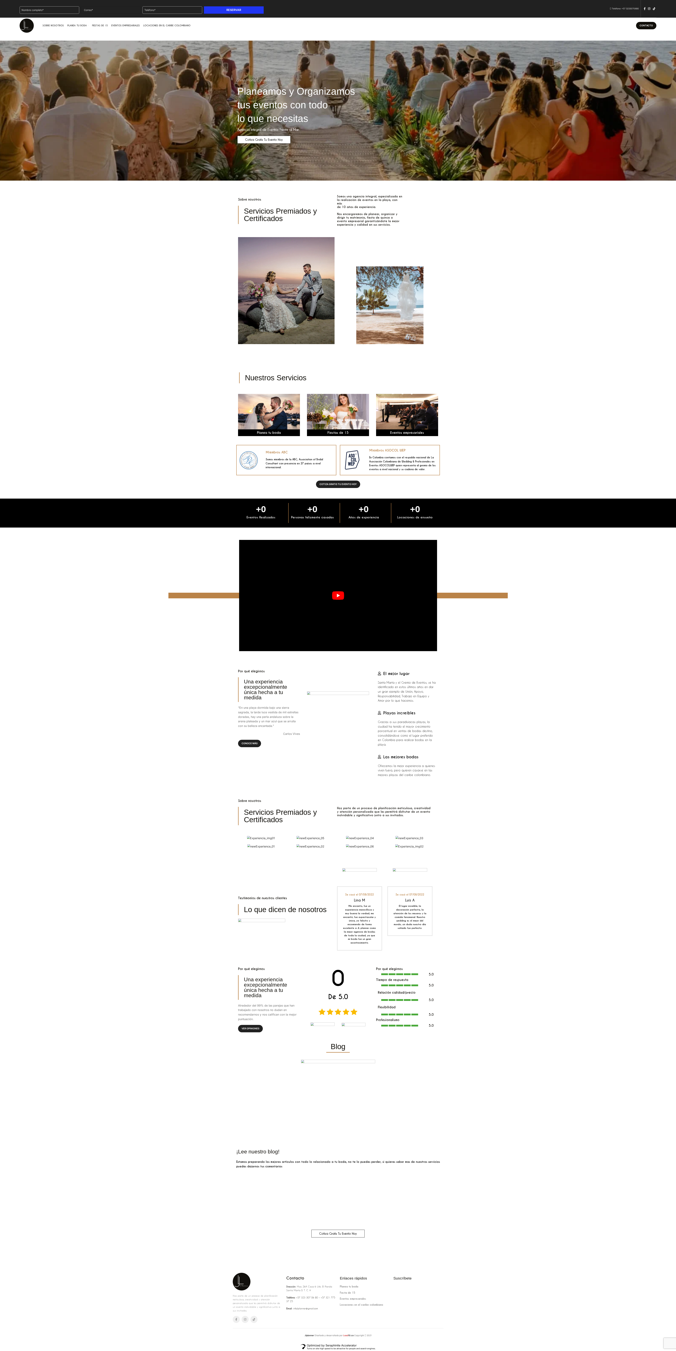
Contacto (646, 25)
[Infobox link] (359, 909)
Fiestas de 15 (338, 433)
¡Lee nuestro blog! (257, 1151)
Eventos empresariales (407, 433)
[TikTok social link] (654, 8)
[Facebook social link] (645, 8)
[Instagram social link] (649, 8)
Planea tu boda (269, 433)
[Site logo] (27, 25)
